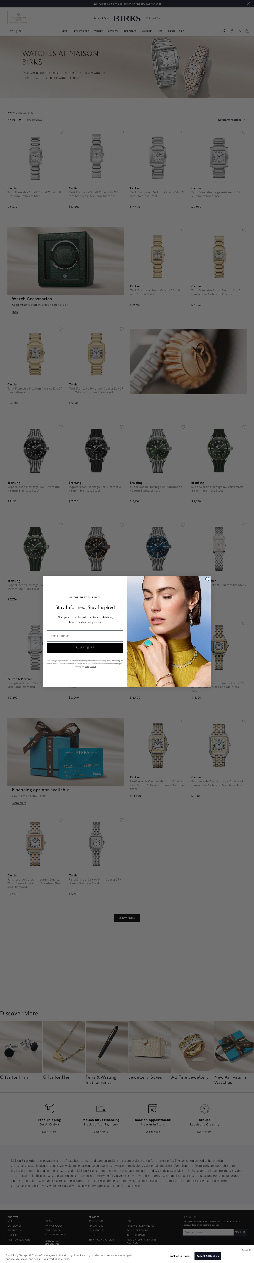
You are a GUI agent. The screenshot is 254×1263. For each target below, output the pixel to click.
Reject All (246, 1250)
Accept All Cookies (208, 1255)
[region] (127, 1254)
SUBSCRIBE (85, 648)
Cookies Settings (179, 1255)
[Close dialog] (207, 579)
